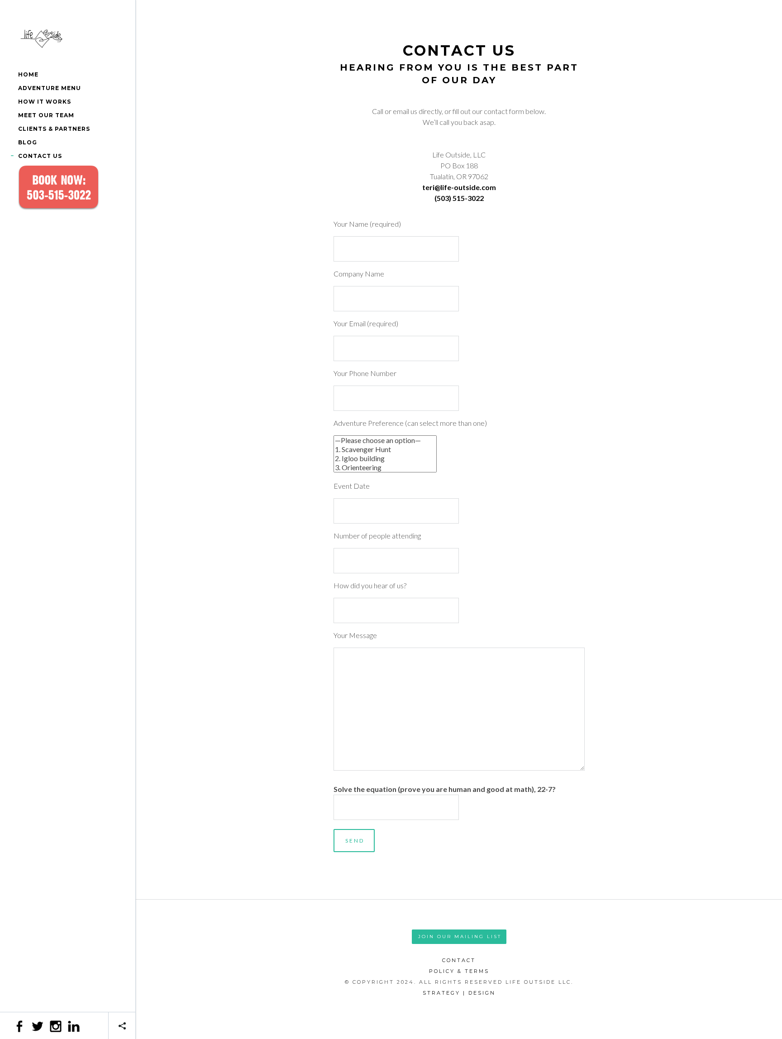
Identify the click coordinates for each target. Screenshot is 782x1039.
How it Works (44, 101)
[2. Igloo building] (385, 458)
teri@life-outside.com (459, 187)
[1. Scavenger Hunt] (385, 449)
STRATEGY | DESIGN (459, 993)
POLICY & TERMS (459, 971)
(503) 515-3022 (459, 198)
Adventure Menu (49, 88)
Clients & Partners (54, 128)
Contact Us (40, 156)
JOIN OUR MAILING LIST (459, 936)
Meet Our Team (46, 115)
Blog (27, 142)
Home (28, 74)
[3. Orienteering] (385, 467)
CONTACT (459, 960)
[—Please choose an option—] (385, 440)
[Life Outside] (67, 38)
